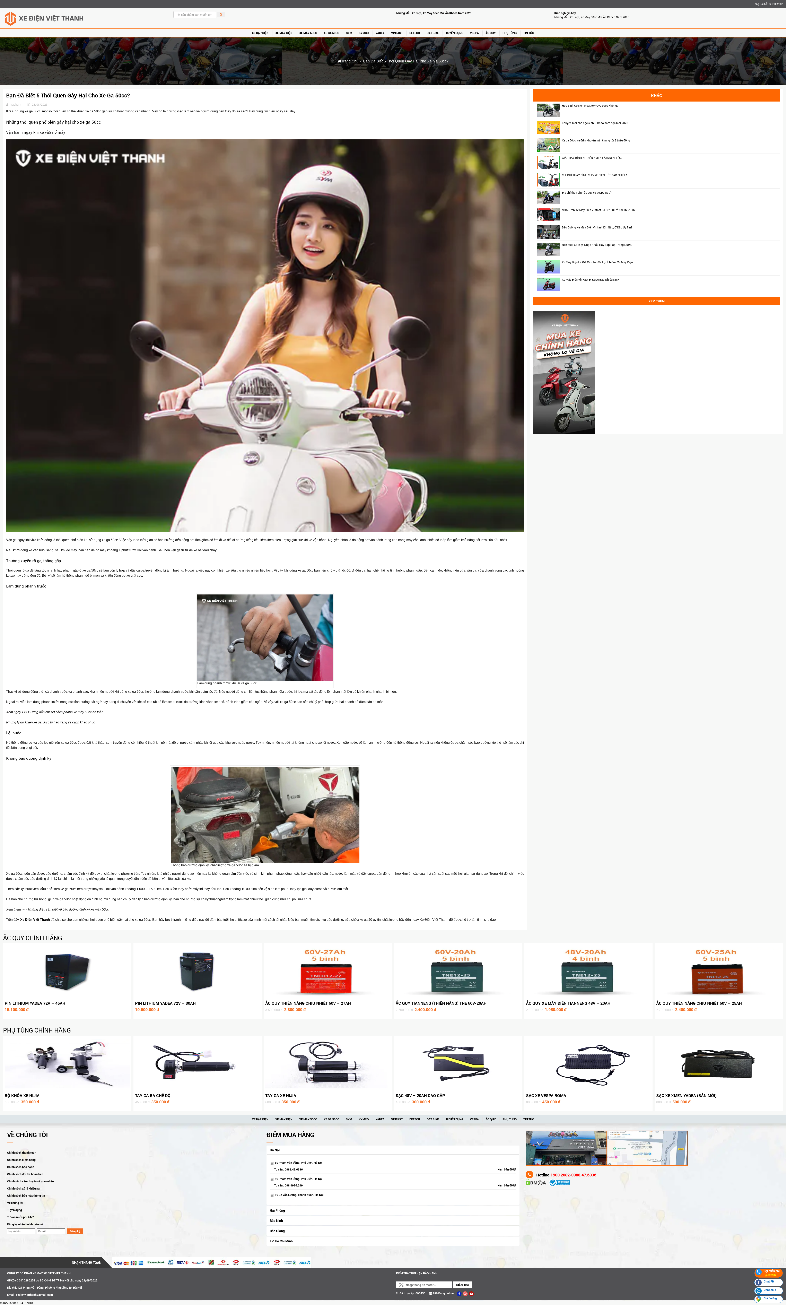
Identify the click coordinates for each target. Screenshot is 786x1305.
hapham (15, 104)
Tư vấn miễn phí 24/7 (20, 1217)
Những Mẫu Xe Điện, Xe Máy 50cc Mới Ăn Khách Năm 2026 (433, 13)
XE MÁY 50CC (308, 33)
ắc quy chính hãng (32, 938)
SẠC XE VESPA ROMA (546, 1095)
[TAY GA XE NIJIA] (327, 1063)
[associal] (459, 1293)
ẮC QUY (491, 33)
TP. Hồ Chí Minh (281, 1241)
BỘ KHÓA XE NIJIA (22, 1095)
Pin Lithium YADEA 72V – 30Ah (165, 1003)
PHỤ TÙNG (510, 33)
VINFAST (397, 33)
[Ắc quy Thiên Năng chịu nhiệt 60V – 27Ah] (327, 971)
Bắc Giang (277, 1231)
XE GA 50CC (331, 33)
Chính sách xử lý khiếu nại (24, 1188)
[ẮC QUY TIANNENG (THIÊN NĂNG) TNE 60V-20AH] (458, 971)
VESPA (474, 33)
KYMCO (364, 33)
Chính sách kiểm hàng (21, 1160)
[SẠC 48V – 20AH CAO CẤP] (458, 1063)
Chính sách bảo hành (20, 1167)
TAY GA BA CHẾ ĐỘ (153, 1095)
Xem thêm (657, 301)
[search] (221, 14)
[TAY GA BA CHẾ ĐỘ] (197, 1063)
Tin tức (528, 33)
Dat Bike (433, 33)
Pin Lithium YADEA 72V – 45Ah (35, 1003)
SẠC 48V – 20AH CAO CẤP (420, 1095)
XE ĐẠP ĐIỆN (260, 33)
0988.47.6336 (294, 1169)
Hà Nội (275, 1150)
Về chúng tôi (15, 1203)
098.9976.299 (294, 1185)
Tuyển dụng (14, 1210)
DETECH (414, 33)
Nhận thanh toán (86, 1262)
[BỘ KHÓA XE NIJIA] (67, 1063)
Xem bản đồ (505, 1169)
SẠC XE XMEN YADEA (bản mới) (686, 1095)
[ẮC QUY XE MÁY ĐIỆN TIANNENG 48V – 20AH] (588, 971)
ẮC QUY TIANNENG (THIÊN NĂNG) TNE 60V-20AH (441, 1003)
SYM (349, 33)
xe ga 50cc (90, 570)
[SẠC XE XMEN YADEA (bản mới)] (718, 1063)
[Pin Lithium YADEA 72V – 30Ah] (197, 971)
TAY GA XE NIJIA (280, 1095)
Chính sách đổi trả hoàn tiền (25, 1174)
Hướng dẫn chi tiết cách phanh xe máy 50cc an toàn (65, 712)
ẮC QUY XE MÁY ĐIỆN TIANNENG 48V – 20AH (568, 1003)
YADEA (380, 33)
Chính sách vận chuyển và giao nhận (30, 1181)
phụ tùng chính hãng (37, 1030)
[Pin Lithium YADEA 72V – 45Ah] (67, 971)
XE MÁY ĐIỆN (283, 33)
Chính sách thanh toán (21, 1153)
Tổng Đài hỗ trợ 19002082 (768, 4)
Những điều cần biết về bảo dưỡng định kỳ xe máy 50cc (68, 909)
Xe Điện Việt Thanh (35, 919)
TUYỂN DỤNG (454, 33)
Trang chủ (349, 61)
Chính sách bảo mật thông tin (26, 1196)
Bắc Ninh (276, 1220)
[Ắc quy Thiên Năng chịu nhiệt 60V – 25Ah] (718, 971)
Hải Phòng (277, 1210)
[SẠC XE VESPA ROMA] (588, 1063)
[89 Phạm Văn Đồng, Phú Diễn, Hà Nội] (566, 1148)
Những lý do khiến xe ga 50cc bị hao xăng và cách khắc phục (50, 722)
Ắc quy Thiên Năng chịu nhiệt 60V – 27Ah (308, 1003)
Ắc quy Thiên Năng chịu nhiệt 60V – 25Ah (699, 1003)
